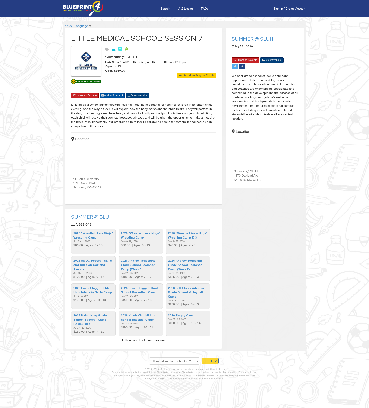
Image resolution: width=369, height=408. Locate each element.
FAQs (204, 8)
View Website (139, 95)
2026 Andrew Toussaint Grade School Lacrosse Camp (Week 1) (138, 265)
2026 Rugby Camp (181, 315)
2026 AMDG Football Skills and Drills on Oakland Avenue (92, 265)
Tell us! (211, 361)
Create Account (296, 8)
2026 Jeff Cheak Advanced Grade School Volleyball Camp (187, 292)
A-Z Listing (185, 8)
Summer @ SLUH (92, 217)
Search (165, 8)
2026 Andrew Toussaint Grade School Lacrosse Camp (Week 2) (185, 265)
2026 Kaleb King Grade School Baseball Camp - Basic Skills (90, 320)
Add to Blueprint (113, 95)
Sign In (278, 8)
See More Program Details (198, 75)
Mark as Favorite (86, 95)
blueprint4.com (217, 369)
